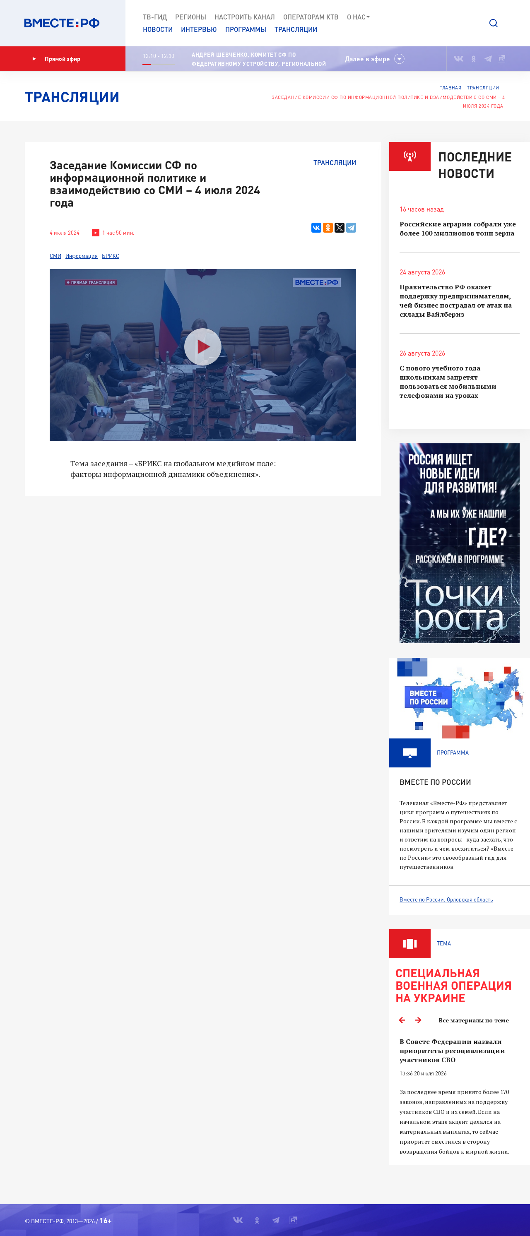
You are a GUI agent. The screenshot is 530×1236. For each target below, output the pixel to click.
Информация (81, 255)
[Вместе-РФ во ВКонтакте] (458, 58)
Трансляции (296, 29)
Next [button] (418, 1020)
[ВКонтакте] (316, 228)
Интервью (199, 29)
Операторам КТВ (311, 17)
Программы (245, 29)
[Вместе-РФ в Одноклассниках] (474, 58)
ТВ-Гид (155, 17)
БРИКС (110, 255)
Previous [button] (401, 1020)
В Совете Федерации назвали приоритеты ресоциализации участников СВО (452, 1050)
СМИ (55, 255)
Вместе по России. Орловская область (446, 899)
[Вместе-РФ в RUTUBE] (501, 58)
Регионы (190, 17)
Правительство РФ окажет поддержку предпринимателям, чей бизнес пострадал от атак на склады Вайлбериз (456, 300)
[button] (493, 23)
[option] (459, 1097)
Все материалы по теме (474, 1020)
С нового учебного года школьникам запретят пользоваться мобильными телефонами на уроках (448, 381)
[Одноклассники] (328, 228)
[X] (339, 228)
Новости (158, 29)
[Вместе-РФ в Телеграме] (488, 58)
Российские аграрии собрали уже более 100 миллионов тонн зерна (458, 228)
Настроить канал (244, 17)
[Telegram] (351, 228)
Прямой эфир (62, 58)
